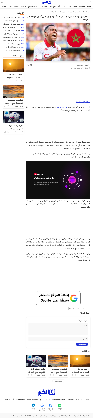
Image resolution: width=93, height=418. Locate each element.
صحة (4, 6)
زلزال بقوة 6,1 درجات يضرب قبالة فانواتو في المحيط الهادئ (11, 37)
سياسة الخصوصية (58, 399)
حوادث (10, 6)
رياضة (65, 6)
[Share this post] (27, 65)
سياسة (16, 6)
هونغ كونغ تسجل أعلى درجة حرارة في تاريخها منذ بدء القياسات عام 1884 (11, 50)
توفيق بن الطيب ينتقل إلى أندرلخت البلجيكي (11, 34)
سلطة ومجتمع (32, 6)
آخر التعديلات (9, 399)
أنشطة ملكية (73, 6)
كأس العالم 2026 (54, 6)
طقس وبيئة (43, 6)
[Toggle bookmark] (31, 65)
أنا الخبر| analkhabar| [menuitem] (83, 102)
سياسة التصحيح (45, 399)
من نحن (86, 399)
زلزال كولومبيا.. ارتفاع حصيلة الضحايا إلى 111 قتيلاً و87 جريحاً (11, 40)
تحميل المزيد (58, 381)
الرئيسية (89, 6)
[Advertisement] (58, 86)
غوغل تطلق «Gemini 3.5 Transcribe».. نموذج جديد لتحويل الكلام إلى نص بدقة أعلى (11, 21)
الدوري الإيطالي (62, 107)
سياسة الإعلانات (32, 399)
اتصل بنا (79, 399)
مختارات (82, 6)
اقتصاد (23, 6)
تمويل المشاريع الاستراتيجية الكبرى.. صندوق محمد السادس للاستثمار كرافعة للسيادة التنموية (11, 17)
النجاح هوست (8, 416)
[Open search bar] (2, 2)
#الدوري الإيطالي (85, 308)
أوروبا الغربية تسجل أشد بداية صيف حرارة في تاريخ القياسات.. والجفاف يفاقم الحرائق (11, 44)
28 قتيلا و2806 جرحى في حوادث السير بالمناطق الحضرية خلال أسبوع (11, 27)
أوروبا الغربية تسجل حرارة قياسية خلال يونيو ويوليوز (11, 47)
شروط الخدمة (20, 399)
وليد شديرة (71, 308)
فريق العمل (70, 399)
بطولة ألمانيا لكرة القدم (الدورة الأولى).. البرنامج (12, 24)
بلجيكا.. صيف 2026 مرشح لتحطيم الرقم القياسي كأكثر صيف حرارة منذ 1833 (11, 30)
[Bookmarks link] (90, 2)
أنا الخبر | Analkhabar (83, 65)
